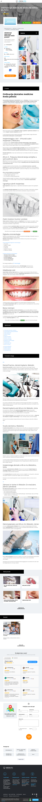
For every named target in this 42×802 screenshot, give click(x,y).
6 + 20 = (30, 728)
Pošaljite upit (11, 75)
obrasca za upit (27, 231)
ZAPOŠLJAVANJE (19, 794)
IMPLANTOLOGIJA (26, 585)
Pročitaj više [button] (7, 672)
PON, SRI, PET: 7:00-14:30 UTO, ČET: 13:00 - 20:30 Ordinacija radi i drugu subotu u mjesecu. (10, 66)
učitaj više (21, 645)
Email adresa (31, 709)
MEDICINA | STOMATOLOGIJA (18, 28)
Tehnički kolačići (25, 799)
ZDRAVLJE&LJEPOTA (7, 28)
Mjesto (30, 714)
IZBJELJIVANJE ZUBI (26, 600)
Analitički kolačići (25, 800)
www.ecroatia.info (34, 781)
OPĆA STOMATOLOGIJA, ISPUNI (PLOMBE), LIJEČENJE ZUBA (11, 601)
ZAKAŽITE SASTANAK (25, 783)
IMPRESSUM (5, 794)
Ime (19, 709)
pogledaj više (21, 607)
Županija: (9, 49)
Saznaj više (3, 800)
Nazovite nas (27, 22)
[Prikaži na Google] (6, 668)
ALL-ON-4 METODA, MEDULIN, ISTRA (10, 586)
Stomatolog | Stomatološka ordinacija (12, 29)
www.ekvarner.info (34, 780)
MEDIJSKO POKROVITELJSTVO (14, 796)
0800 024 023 (15, 784)
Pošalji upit (38, 22)
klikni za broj (10, 54)
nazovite (22, 320)
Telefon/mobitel (21, 714)
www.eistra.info (33, 779)
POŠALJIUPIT (29, 737)
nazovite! (35, 231)
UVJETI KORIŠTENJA (12, 794)
